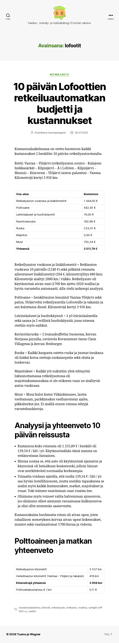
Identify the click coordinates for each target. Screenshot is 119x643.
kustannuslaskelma (29, 607)
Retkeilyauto (59, 74)
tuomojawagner (57, 132)
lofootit (46, 607)
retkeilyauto (58, 607)
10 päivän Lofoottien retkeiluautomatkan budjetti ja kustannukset (59, 103)
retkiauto (71, 607)
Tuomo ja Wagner (29, 634)
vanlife (32, 611)
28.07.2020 (81, 132)
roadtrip (82, 607)
